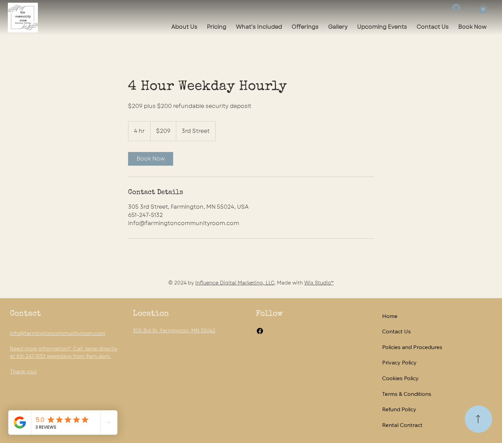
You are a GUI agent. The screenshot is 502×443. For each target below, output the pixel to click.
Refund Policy (399, 409)
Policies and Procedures (412, 347)
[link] (150, 159)
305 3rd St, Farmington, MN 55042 (174, 330)
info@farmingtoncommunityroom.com (57, 333)
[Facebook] (260, 331)
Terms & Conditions (406, 393)
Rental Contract (402, 424)
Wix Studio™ (319, 282)
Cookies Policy (400, 378)
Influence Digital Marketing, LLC (235, 282)
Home (390, 316)
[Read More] (478, 419)
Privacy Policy (399, 362)
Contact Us (396, 331)
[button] (483, 8)
